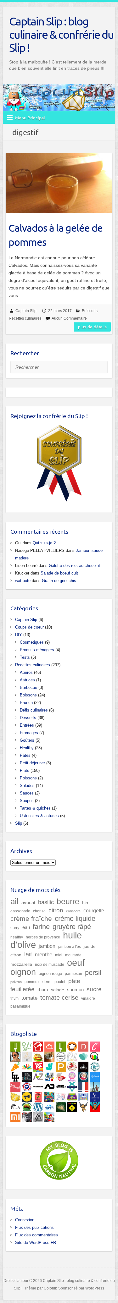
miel (58, 955)
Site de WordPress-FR (35, 1242)
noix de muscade (49, 964)
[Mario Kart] (49, 1115)
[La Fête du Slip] (15, 1095)
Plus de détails (92, 326)
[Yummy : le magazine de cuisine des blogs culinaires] (27, 1045)
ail (14, 901)
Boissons (90, 311)
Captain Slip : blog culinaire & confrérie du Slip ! (61, 34)
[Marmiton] (49, 1045)
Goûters (27, 740)
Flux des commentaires (36, 1235)
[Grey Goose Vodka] (95, 1095)
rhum (42, 989)
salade (57, 989)
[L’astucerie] (95, 1075)
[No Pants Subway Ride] (27, 1095)
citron (55, 910)
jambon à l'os (69, 946)
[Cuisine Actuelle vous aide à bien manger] (61, 1045)
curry (15, 927)
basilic (46, 902)
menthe (43, 955)
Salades (27, 785)
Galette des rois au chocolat (74, 565)
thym (14, 998)
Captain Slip (26, 311)
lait (28, 954)
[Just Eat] (38, 1065)
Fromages (29, 732)
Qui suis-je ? (44, 543)
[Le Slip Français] (27, 1085)
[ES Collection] (61, 1085)
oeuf (76, 963)
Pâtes (25, 755)
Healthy (27, 747)
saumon (75, 989)
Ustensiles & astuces (39, 815)
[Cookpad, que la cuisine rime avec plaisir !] (72, 1045)
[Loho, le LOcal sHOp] (27, 1075)
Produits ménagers (37, 649)
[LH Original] (15, 1075)
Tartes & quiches (35, 808)
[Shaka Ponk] (27, 1115)
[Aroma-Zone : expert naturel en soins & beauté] (38, 1075)
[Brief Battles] (49, 1095)
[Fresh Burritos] (72, 1065)
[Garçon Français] (83, 1085)
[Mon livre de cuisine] (15, 1055)
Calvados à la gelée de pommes (55, 235)
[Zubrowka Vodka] (27, 1105)
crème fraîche (31, 918)
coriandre (73, 911)
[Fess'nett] (61, 1095)
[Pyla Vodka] (15, 1105)
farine (41, 927)
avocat (28, 902)
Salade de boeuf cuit (59, 573)
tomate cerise (59, 997)
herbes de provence (43, 937)
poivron (16, 982)
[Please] (61, 1065)
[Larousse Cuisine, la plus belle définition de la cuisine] (72, 1055)
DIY (18, 634)
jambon (47, 946)
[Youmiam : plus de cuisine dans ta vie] (38, 1045)
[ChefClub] (95, 1045)
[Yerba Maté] (49, 1055)
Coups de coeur (29, 627)
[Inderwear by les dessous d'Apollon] (38, 1085)
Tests (25, 657)
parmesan (73, 973)
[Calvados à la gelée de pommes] (59, 183)
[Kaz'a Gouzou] (95, 1105)
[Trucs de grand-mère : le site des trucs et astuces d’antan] (83, 1075)
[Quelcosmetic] (49, 1075)
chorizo (39, 911)
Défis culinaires (34, 710)
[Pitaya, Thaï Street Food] (83, 1065)
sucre (94, 989)
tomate (29, 998)
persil (93, 972)
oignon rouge (50, 973)
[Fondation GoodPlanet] (61, 1105)
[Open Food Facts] (95, 1055)
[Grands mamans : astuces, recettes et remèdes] (72, 1075)
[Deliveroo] (49, 1065)
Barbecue (28, 687)
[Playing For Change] (72, 1105)
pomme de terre (38, 982)
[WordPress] (38, 1105)
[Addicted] (49, 1085)
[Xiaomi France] (15, 1115)
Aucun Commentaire (69, 318)
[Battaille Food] (27, 1055)
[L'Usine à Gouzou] (83, 1105)
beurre (68, 901)
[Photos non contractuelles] (38, 1055)
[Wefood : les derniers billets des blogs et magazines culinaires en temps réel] (15, 1045)
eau (26, 927)
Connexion (24, 1220)
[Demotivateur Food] (83, 1045)
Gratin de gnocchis (59, 580)
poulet (59, 981)
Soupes (27, 800)
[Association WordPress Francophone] (49, 1105)
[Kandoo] (72, 1095)
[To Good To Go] (83, 1055)
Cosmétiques (32, 642)
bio (85, 902)
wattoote (23, 580)
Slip (18, 823)
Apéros (26, 672)
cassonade (20, 911)
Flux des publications (34, 1227)
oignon (23, 972)
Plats (24, 770)
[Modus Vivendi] (72, 1085)
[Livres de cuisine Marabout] (61, 1055)
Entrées (27, 725)
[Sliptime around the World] (95, 1085)
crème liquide (75, 918)
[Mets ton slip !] (38, 1095)
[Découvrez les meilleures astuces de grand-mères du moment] (61, 1075)
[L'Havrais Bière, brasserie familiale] (95, 1065)
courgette (93, 910)
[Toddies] (83, 1095)
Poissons (28, 778)
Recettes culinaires (25, 318)
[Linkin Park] (38, 1115)
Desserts (28, 717)
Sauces (27, 793)
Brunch (26, 702)
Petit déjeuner (32, 763)
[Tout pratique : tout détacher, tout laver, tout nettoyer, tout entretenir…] (15, 1085)
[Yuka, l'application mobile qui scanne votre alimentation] (15, 1065)
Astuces (27, 680)
